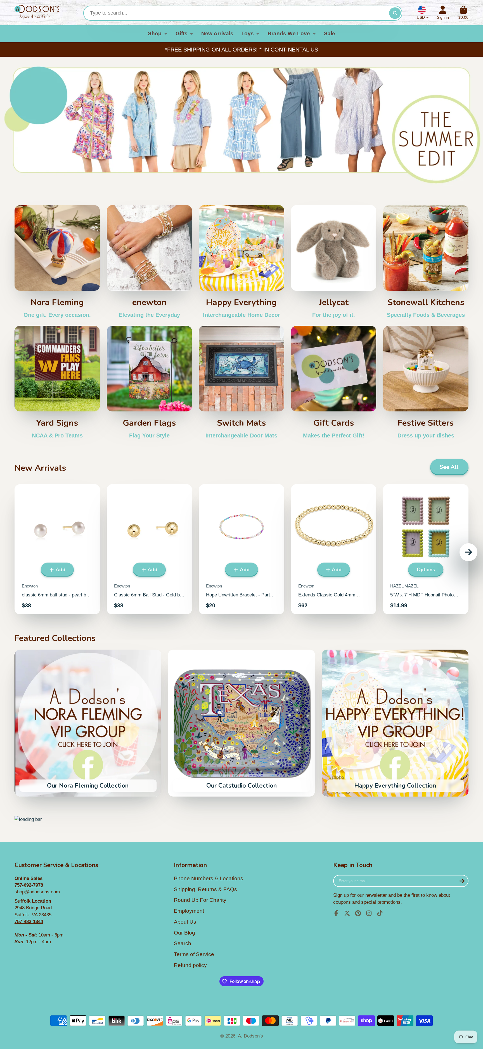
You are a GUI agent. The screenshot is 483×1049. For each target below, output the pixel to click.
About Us (185, 922)
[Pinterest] (358, 913)
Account (443, 13)
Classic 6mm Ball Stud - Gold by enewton (149, 549)
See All (449, 467)
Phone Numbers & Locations (208, 878)
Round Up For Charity (200, 900)
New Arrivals (217, 33)
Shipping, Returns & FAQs (205, 889)
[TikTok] (380, 913)
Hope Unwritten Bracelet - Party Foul (241, 549)
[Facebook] (336, 913)
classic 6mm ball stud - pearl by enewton (57, 549)
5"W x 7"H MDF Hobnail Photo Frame (425, 549)
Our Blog (184, 933)
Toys (247, 33)
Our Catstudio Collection (241, 723)
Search (182, 943)
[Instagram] (369, 913)
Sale (329, 33)
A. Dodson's (250, 1036)
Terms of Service (194, 954)
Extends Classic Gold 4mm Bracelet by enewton (334, 549)
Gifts (182, 33)
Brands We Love (288, 33)
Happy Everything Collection (395, 723)
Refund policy (190, 965)
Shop (155, 33)
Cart (463, 13)
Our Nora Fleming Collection (88, 723)
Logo (37, 12)
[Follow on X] (347, 913)
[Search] (395, 13)
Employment (189, 911)
